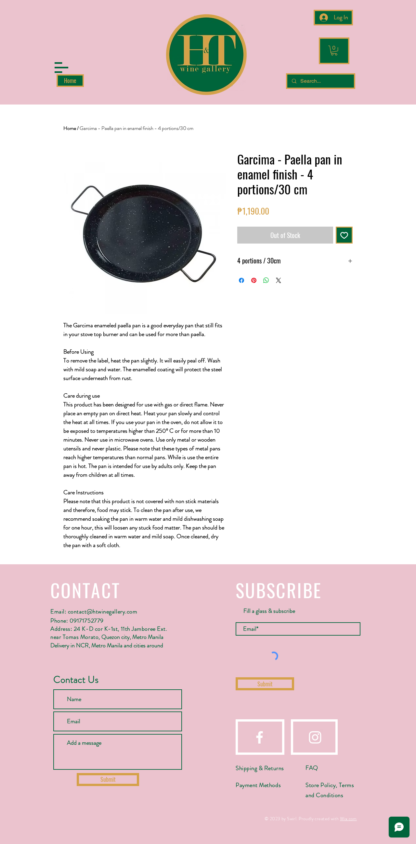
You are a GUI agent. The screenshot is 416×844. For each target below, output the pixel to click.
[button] (61, 67)
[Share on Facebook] (241, 280)
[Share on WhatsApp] (266, 280)
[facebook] (259, 737)
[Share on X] (278, 280)
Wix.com (348, 818)
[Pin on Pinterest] (254, 280)
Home (69, 128)
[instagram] (315, 737)
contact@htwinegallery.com (102, 611)
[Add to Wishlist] (344, 235)
